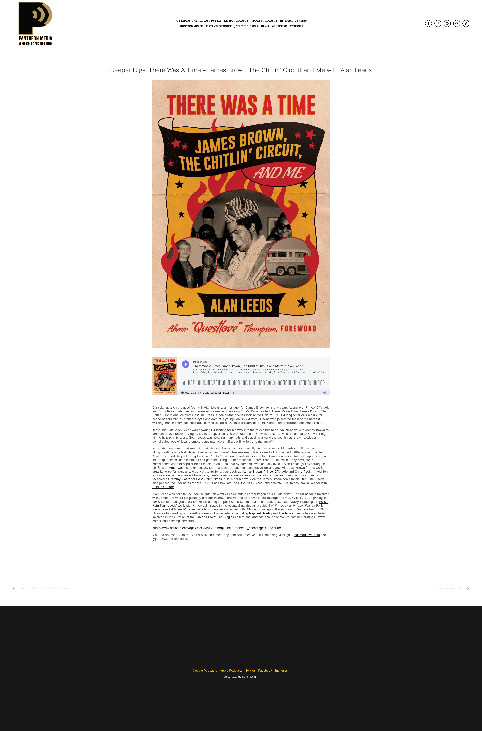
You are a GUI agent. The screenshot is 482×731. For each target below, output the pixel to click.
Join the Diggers (246, 26)
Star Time (307, 479)
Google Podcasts (205, 670)
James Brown (252, 471)
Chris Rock (303, 471)
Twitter (250, 670)
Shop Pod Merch (191, 26)
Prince (268, 471)
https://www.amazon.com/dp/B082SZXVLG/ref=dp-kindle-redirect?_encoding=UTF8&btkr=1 (217, 528)
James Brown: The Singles (215, 517)
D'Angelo (281, 471)
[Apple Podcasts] (437, 23)
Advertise (279, 26)
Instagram (282, 670)
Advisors (296, 26)
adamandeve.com (307, 535)
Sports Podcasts (264, 20)
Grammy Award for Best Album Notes (195, 479)
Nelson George (163, 487)
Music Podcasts (236, 20)
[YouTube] (456, 23)
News (265, 26)
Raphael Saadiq (260, 513)
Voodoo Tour (306, 509)
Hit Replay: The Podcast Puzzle (198, 20)
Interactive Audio (293, 20)
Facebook (265, 670)
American (176, 467)
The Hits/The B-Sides (247, 483)
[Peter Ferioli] (428, 23)
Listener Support (219, 26)
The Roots (286, 513)
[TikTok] (465, 23)
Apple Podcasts (231, 670)
